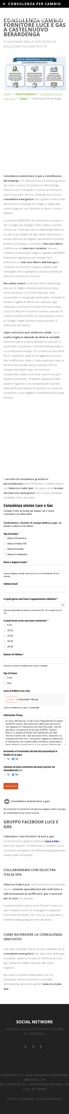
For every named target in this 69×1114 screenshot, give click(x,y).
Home (7, 94)
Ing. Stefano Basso (13, 1084)
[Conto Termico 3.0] (41, 1047)
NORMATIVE (27, 1099)
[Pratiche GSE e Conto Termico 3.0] (33, 1047)
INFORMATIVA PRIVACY (49, 1099)
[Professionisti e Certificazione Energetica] (25, 1047)
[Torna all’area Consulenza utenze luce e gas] (7, 801)
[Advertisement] (34, 137)
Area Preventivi (25, 94)
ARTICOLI (12, 1099)
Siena (23, 98)
